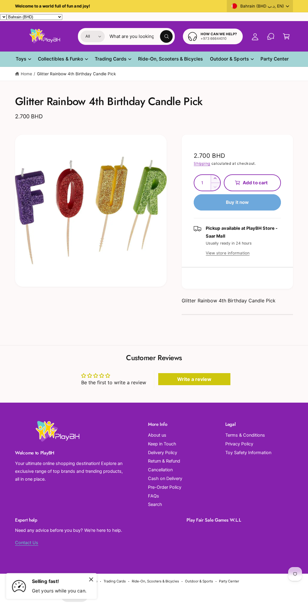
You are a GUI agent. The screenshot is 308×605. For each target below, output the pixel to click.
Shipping (202, 163)
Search (155, 504)
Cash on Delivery (165, 478)
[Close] (91, 579)
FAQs (153, 496)
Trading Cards (114, 581)
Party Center (229, 581)
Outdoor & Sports (199, 581)
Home (26, 73)
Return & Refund (164, 461)
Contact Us (26, 542)
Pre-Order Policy (164, 487)
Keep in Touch (162, 444)
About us (157, 435)
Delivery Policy (162, 452)
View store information (227, 253)
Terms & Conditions (245, 435)
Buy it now (237, 202)
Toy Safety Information (248, 452)
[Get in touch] (271, 36)
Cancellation (160, 469)
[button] (286, 36)
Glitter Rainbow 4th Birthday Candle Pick (76, 73)
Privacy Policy (239, 444)
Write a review (194, 379)
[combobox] (141, 36)
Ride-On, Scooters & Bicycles (155, 581)
